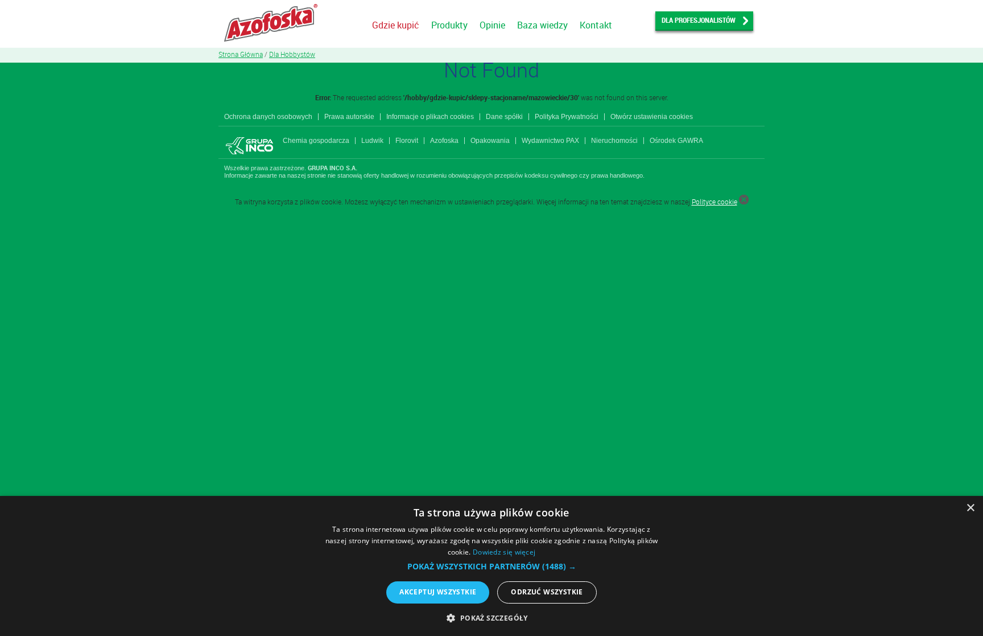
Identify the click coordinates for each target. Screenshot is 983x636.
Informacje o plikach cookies (430, 117)
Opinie (492, 25)
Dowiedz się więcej (504, 552)
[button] (491, 567)
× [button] (970, 508)
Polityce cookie (714, 201)
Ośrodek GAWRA (676, 141)
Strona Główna (240, 54)
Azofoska (444, 141)
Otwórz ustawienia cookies (651, 117)
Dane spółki (504, 117)
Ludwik (372, 141)
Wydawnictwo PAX (550, 141)
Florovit (406, 141)
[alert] (491, 566)
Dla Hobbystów (292, 54)
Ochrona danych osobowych (268, 117)
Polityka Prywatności (566, 117)
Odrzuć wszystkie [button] (547, 592)
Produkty (449, 25)
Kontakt (596, 25)
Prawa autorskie (349, 117)
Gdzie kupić (395, 25)
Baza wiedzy (542, 25)
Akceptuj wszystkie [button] (437, 592)
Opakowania (490, 141)
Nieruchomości (614, 141)
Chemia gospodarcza (316, 141)
